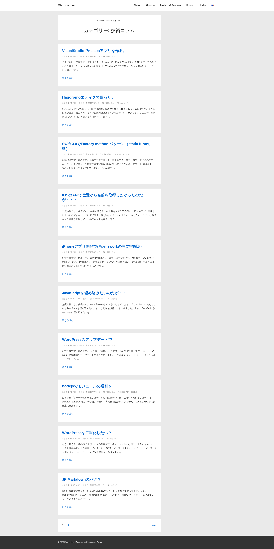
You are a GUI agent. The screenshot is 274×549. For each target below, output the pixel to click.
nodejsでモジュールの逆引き (87, 386)
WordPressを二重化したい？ (87, 433)
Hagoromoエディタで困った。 (88, 97)
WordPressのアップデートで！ (89, 339)
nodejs (133, 392)
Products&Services (170, 5)
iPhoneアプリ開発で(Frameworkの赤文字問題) (102, 246)
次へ (154, 525)
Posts (189, 5)
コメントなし (125, 103)
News (137, 5)
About (148, 5)
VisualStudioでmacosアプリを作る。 (94, 51)
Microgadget (66, 5)
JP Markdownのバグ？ (81, 479)
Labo (203, 5)
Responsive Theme (94, 542)
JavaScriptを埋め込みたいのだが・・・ (96, 293)
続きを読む (67, 78)
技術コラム (110, 57)
